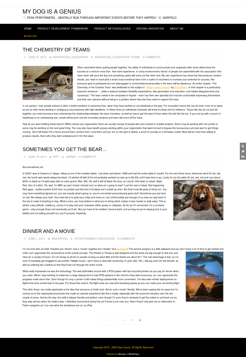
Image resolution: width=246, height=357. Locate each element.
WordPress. (134, 353)
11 (123, 320)
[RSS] (242, 146)
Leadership (79, 57)
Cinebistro (122, 249)
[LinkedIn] (242, 156)
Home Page (31, 36)
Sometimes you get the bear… (65, 149)
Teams (135, 57)
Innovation (61, 57)
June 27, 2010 (37, 57)
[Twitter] (242, 151)
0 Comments (151, 57)
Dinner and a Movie (49, 231)
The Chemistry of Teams (56, 49)
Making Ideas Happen (158, 87)
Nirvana (122, 353)
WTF (56, 157)
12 (131, 320)
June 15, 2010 (37, 157)
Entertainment (86, 238)
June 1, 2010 (36, 238)
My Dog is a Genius (52, 11)
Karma (71, 157)
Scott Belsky (180, 87)
